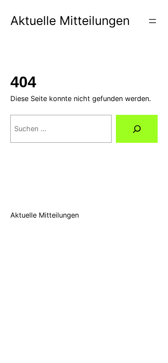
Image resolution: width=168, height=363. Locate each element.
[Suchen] (137, 129)
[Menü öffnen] (152, 21)
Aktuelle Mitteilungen (70, 20)
